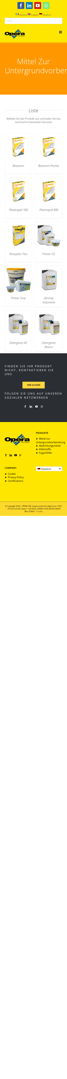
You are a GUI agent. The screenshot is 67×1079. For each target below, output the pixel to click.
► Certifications (14, 481)
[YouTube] (15, 455)
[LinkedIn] (11, 455)
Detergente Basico (49, 345)
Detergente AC (18, 343)
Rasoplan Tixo (18, 254)
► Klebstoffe (43, 449)
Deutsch (46, 14)
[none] (49, 468)
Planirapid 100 (18, 210)
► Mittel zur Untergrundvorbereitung (50, 440)
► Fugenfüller (44, 453)
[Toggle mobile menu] (60, 32)
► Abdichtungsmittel (48, 445)
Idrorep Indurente (49, 300)
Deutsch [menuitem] (46, 469)
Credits (39, 511)
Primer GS (48, 254)
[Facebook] (6, 455)
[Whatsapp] (20, 455)
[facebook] (25, 406)
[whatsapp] (42, 406)
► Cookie (10, 474)
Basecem (18, 166)
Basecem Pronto (48, 166)
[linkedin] (31, 406)
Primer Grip (18, 298)
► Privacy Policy (14, 477)
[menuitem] (49, 468)
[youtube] (36, 406)
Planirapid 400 (48, 210)
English (34, 14)
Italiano (23, 14)
